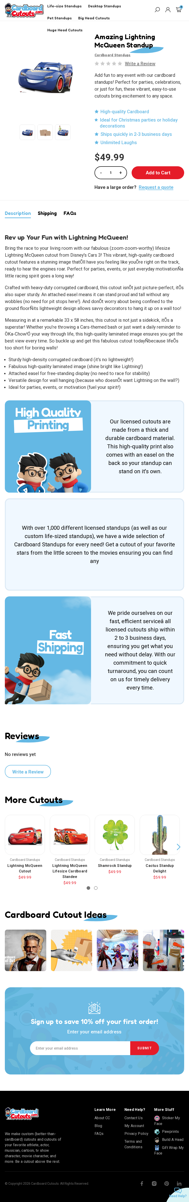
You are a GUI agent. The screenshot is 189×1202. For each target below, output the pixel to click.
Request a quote (156, 187)
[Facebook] (142, 1183)
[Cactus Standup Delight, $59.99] (160, 835)
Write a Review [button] (140, 63)
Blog (98, 1126)
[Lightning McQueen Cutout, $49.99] (25, 835)
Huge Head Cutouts (65, 30)
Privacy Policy (136, 1133)
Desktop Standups (104, 6)
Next (178, 847)
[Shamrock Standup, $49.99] (115, 835)
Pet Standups (59, 18)
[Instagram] (154, 1183)
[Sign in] (167, 10)
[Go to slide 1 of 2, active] (88, 888)
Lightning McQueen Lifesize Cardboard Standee (69, 871)
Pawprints (170, 1131)
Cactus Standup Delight (160, 868)
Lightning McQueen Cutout (24, 868)
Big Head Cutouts (94, 18)
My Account (134, 1126)
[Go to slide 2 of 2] (95, 888)
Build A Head (172, 1139)
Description (18, 213)
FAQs (70, 213)
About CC (102, 1118)
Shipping (47, 213)
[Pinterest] (167, 1183)
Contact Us (133, 1118)
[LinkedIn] (179, 1183)
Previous (6, 847)
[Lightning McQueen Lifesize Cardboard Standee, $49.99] (70, 835)
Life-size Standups (64, 6)
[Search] (157, 10)
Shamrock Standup (115, 865)
